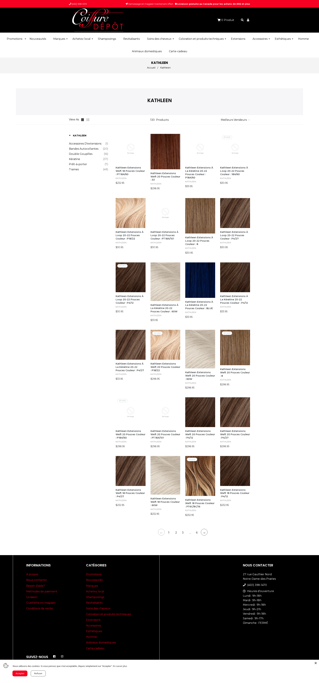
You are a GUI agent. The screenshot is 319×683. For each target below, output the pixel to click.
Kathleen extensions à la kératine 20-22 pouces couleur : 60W (164, 308)
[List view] (88, 119)
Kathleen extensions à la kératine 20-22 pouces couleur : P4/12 (234, 299)
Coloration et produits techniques (108, 614)
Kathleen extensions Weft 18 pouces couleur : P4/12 (234, 493)
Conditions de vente (39, 608)
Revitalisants (94, 602)
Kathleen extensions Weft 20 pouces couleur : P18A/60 (130, 434)
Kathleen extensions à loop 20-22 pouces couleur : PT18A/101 (164, 235)
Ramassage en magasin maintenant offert (150, 3)
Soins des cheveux (98, 608)
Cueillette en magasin (40, 602)
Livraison (31, 597)
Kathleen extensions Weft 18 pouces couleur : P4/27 (130, 493)
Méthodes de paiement (41, 591)
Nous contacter (36, 580)
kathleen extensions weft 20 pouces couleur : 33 (165, 176)
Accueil (151, 67)
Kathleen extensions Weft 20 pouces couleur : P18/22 (165, 367)
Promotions (94, 574)
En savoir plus (120, 666)
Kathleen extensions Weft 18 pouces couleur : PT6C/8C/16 (199, 503)
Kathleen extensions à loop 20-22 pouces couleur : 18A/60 (234, 171)
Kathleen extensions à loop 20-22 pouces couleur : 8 (199, 241)
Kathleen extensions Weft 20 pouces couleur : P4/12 (200, 434)
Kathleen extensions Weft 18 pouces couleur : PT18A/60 (130, 171)
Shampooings (95, 597)
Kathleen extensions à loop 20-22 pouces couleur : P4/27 (234, 235)
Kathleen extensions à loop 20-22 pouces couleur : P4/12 (129, 299)
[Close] (315, 663)
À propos (32, 574)
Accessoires (93, 625)
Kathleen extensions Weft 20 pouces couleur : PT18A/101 (165, 434)
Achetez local (95, 591)
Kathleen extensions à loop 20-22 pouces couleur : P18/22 (129, 235)
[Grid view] (83, 119)
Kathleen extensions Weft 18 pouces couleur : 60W (165, 502)
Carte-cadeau (95, 648)
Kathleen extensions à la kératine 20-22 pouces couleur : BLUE (199, 305)
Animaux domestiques (101, 642)
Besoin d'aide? (35, 585)
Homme (91, 636)
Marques (92, 585)
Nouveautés (94, 580)
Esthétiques (94, 631)
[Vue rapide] (143, 146)
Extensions (93, 619)
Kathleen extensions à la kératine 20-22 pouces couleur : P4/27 (130, 367)
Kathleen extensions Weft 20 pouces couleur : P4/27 (235, 434)
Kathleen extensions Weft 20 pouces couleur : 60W (200, 375)
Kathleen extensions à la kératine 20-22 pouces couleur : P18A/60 (199, 172)
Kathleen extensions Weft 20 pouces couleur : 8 (235, 372)
